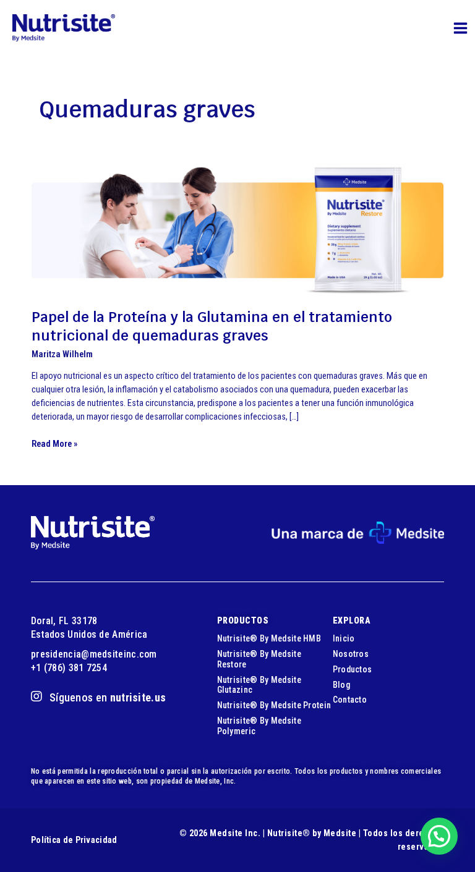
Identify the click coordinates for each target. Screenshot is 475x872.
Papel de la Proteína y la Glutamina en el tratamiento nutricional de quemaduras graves (212, 326)
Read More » (54, 444)
